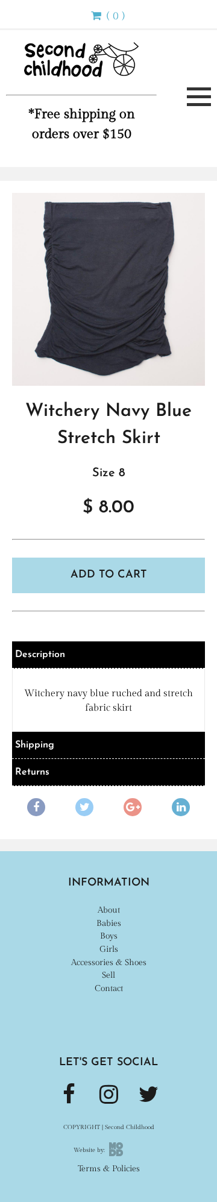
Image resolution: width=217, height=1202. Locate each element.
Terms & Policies (109, 1168)
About (109, 910)
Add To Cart (109, 575)
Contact (109, 988)
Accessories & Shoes (108, 962)
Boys (109, 936)
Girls (108, 949)
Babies (108, 923)
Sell (108, 975)
